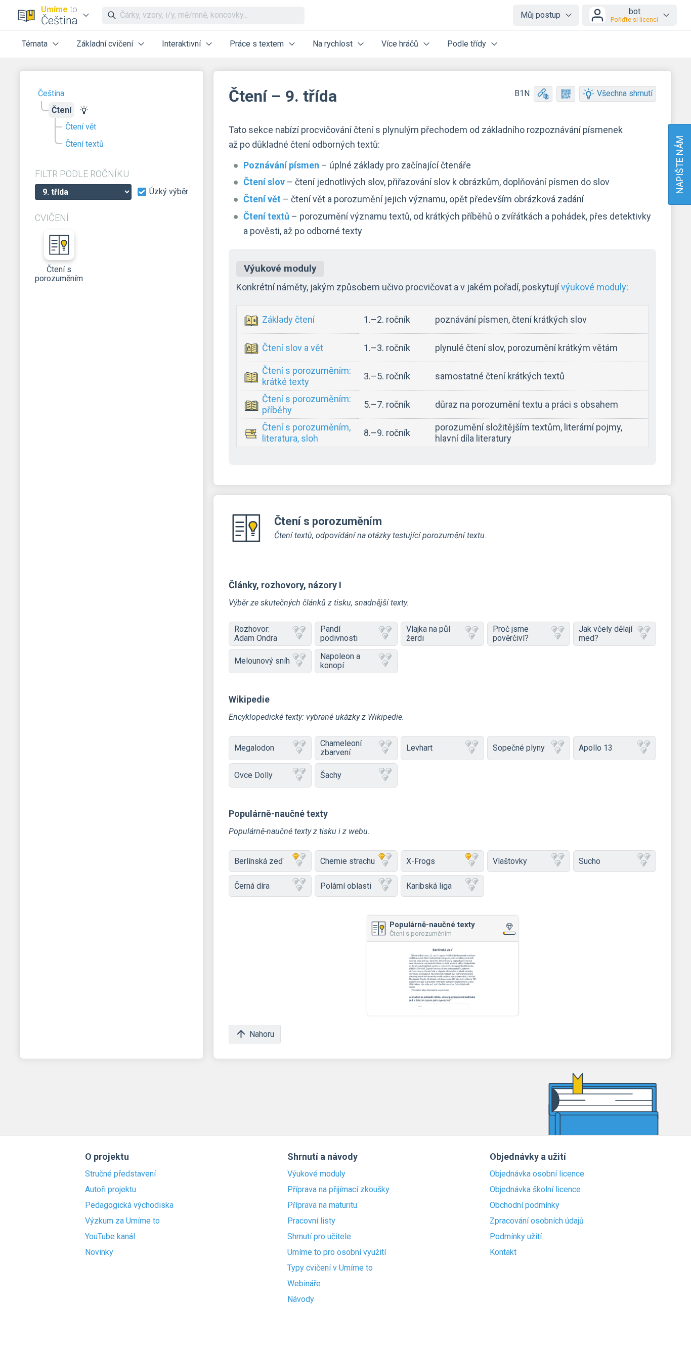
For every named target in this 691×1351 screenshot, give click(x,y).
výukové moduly (593, 287)
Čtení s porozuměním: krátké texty (306, 376)
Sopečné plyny (519, 748)
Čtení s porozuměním (59, 274)
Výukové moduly (316, 1174)
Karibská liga (429, 886)
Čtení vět (80, 127)
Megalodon (254, 748)
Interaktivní (181, 44)
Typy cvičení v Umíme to (330, 1268)
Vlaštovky (510, 861)
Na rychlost (333, 44)
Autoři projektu (110, 1189)
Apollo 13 (596, 748)
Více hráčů (399, 44)
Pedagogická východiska (129, 1205)
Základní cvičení (104, 44)
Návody (300, 1299)
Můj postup (540, 15)
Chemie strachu (347, 861)
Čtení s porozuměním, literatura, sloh (306, 433)
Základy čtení (288, 319)
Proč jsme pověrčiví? (511, 633)
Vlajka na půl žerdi (428, 633)
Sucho (589, 861)
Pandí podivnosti (339, 633)
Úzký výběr (168, 191)
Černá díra (252, 886)
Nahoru (261, 1034)
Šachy (330, 775)
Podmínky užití (516, 1236)
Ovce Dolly (253, 775)
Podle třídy (466, 44)
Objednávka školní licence (535, 1189)
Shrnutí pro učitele (319, 1236)
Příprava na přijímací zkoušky (338, 1189)
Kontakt (503, 1252)
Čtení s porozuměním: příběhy (306, 404)
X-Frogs (420, 861)
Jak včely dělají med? (605, 633)
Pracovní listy (311, 1221)
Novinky (99, 1252)
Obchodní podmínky (524, 1205)
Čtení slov (264, 182)
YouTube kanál (110, 1236)
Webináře (304, 1283)
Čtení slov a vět (292, 347)
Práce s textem (257, 44)
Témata (35, 44)
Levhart (419, 748)
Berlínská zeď (258, 861)
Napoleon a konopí (340, 660)
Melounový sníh (262, 661)
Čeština (51, 93)
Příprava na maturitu (322, 1205)
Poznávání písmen (281, 165)
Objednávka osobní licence (537, 1174)
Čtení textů (84, 144)
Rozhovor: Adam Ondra (255, 633)
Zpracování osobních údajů (537, 1221)
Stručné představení (120, 1174)
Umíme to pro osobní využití (336, 1252)
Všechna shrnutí (625, 93)
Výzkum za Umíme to (122, 1221)
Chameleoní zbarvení (341, 747)
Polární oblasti (345, 886)
